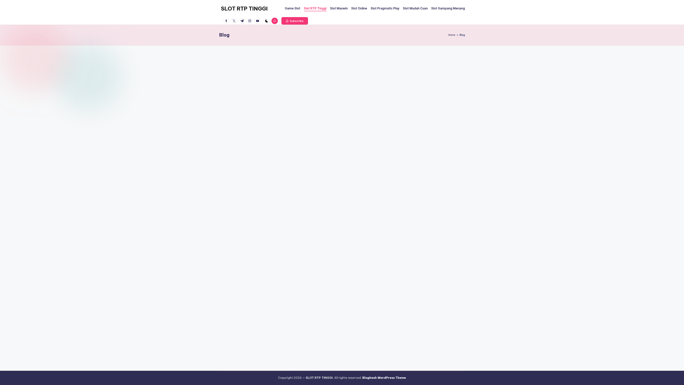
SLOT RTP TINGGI (244, 8)
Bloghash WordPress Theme (384, 378)
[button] (294, 21)
